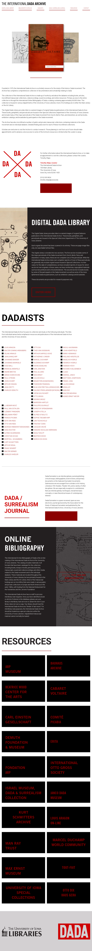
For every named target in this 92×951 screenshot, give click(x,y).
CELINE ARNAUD (10, 353)
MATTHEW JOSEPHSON (72, 378)
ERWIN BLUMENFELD (12, 369)
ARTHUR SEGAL (10, 445)
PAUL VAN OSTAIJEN (11, 408)
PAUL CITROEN (9, 378)
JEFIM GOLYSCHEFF (41, 393)
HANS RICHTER (9, 430)
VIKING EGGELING (40, 366)
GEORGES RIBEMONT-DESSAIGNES (16, 427)
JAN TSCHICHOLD (40, 421)
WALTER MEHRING (70, 393)
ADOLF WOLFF (39, 433)
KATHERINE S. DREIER (42, 356)
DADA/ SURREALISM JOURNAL (57, 8)
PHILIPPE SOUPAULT (41, 405)
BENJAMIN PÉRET (11, 414)
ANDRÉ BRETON (10, 372)
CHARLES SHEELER (11, 454)
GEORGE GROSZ (39, 399)
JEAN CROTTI (9, 387)
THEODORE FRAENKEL (42, 384)
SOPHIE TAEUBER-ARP (42, 418)
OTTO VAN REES (10, 424)
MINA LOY (66, 387)
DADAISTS (40, 8)
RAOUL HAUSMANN (70, 347)
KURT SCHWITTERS (11, 442)
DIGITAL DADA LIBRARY (8, 8)
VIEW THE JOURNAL (61, 516)
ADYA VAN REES (10, 421)
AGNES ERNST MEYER (71, 396)
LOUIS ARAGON (9, 347)
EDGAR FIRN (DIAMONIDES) (44, 381)
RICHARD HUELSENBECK (72, 369)
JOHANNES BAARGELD (12, 363)
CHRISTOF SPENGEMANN (43, 408)
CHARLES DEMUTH (11, 390)
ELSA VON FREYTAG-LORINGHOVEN (46, 387)
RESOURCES (74, 8)
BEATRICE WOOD (40, 436)
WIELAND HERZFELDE (71, 356)
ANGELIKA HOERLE (70, 359)
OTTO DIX (37, 347)
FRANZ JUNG (68, 381)
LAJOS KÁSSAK (68, 384)
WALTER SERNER (10, 451)
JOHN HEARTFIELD (70, 350)
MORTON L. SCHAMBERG (13, 439)
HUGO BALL (8, 366)
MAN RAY (66, 390)
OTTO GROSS (38, 396)
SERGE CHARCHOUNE (12, 375)
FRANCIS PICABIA (10, 418)
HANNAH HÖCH (68, 366)
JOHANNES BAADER (11, 359)
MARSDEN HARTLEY (41, 402)
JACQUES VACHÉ (40, 427)
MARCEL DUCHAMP (41, 359)
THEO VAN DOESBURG (42, 350)
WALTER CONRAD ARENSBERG (15, 350)
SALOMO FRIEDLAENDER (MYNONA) (47, 390)
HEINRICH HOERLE (70, 363)
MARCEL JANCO (69, 375)
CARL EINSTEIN (39, 369)
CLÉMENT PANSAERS (12, 411)
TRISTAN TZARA (39, 424)
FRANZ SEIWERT (10, 448)
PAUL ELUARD (39, 372)
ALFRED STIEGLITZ (41, 414)
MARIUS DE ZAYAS (40, 439)
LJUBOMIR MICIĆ (10, 405)
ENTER (74, 577)
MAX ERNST (38, 375)
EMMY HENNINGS (69, 353)
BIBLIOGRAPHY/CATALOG (25, 8)
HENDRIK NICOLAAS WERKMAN (45, 430)
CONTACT (86, 8)
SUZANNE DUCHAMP (41, 363)
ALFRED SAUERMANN (12, 433)
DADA (24, 3)
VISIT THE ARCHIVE (56, 188)
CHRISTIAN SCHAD (11, 436)
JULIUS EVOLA (39, 378)
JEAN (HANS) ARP (10, 356)
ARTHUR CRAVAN (10, 384)
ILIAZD (65, 372)
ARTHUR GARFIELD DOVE (43, 353)
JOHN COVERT (9, 381)
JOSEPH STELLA (40, 411)
